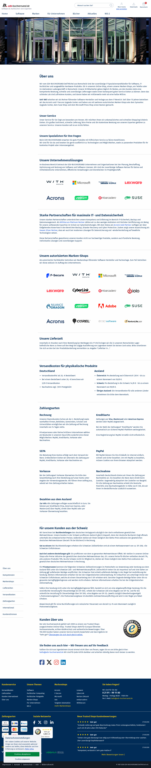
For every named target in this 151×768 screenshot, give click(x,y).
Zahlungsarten (9, 601)
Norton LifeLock (83, 697)
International (8, 608)
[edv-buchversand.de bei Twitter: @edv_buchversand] (40, 723)
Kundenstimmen (10, 614)
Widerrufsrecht (47, 765)
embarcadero (82, 700)
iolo (56, 700)
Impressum (6, 765)
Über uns (6, 568)
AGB (37, 765)
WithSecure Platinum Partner (72, 222)
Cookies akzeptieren (22, 754)
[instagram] (56, 664)
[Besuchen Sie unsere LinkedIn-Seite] (52, 723)
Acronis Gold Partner (122, 225)
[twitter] (49, 664)
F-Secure (58, 693)
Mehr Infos (29, 749)
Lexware (80, 690)
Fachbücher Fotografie (35, 697)
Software (30, 690)
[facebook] (42, 664)
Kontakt (17, 765)
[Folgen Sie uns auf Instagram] (46, 723)
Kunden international (10, 697)
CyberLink (80, 693)
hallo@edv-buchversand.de (51, 652)
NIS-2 (29, 706)
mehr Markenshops (63, 706)
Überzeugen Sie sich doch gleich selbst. (66, 635)
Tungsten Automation (62, 703)
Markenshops (8, 581)
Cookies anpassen (22, 759)
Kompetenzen (9, 575)
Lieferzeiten (8, 588)
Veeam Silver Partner (48, 230)
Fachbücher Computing (35, 693)
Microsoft (58, 697)
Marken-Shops (32, 700)
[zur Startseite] (16, 6)
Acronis (57, 690)
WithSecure (81, 703)
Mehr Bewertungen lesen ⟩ (113, 754)
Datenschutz (27, 765)
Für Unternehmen (33, 703)
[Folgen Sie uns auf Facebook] (34, 723)
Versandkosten (9, 594)
